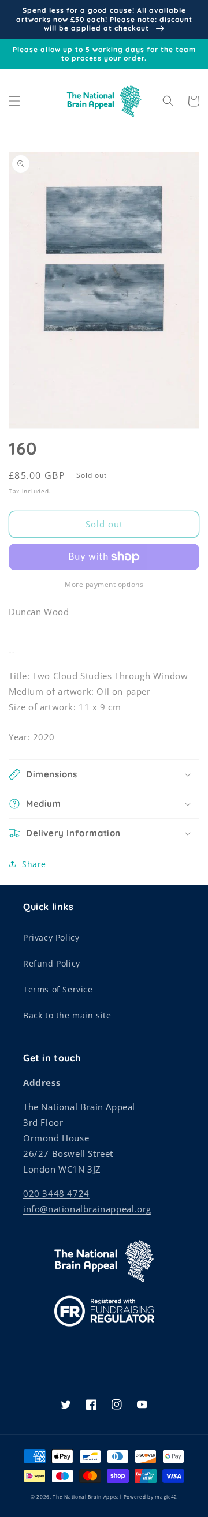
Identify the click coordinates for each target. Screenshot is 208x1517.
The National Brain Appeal (87, 1496)
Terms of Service (58, 989)
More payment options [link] (104, 584)
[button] (14, 101)
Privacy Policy (51, 937)
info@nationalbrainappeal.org (87, 1209)
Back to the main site (67, 1015)
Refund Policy (51, 963)
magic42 (166, 1496)
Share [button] (34, 864)
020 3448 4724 (56, 1193)
